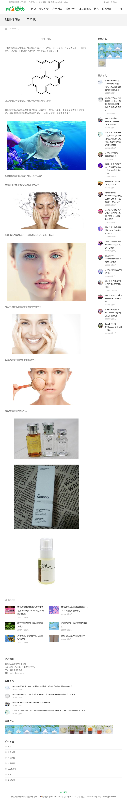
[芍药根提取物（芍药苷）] (102, 63)
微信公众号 (114, 2)
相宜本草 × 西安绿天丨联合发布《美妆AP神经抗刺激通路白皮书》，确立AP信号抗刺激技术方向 (113, 139)
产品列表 (11, 758)
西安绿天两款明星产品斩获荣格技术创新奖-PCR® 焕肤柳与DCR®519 (30, 610)
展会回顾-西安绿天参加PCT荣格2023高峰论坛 (113, 284)
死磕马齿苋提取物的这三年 (73, 636)
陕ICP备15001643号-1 (71, 797)
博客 (9, 774)
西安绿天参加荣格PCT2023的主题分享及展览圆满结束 (113, 313)
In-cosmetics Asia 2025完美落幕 (112, 183)
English (106, 2)
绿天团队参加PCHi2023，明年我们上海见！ (113, 327)
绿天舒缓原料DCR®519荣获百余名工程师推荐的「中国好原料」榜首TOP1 (113, 197)
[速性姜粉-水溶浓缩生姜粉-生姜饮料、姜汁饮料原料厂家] (108, 729)
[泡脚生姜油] (72, 729)
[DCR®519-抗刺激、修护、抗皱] (102, 47)
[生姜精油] (99, 729)
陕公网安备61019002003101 (52, 797)
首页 (9, 747)
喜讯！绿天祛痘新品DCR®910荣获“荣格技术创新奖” (113, 245)
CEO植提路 (12, 769)
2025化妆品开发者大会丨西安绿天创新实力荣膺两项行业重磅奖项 (113, 168)
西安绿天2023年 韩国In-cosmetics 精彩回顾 (113, 298)
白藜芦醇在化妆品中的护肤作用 (74, 625)
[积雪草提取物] (118, 47)
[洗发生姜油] (81, 729)
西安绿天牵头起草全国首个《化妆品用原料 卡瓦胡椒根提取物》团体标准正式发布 (113, 104)
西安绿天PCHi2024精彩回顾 (113, 271)
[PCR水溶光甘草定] (118, 55)
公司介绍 (11, 752)
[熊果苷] (110, 55)
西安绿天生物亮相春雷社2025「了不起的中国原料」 (74, 609)
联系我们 (11, 780)
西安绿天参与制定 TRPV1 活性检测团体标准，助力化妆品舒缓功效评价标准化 (113, 85)
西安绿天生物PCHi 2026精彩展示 (112, 154)
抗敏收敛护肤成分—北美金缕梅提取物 (30, 637)
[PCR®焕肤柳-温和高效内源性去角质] (110, 47)
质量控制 (11, 763)
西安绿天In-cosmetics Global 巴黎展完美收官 (113, 259)
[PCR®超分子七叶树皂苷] (102, 55)
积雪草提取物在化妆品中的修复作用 (30, 625)
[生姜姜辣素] (90, 729)
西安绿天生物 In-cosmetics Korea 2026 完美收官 (112, 121)
